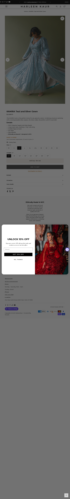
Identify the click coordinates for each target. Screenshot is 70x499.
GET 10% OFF (18, 254)
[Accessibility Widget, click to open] (67, 249)
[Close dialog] (66, 226)
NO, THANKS (18, 259)
